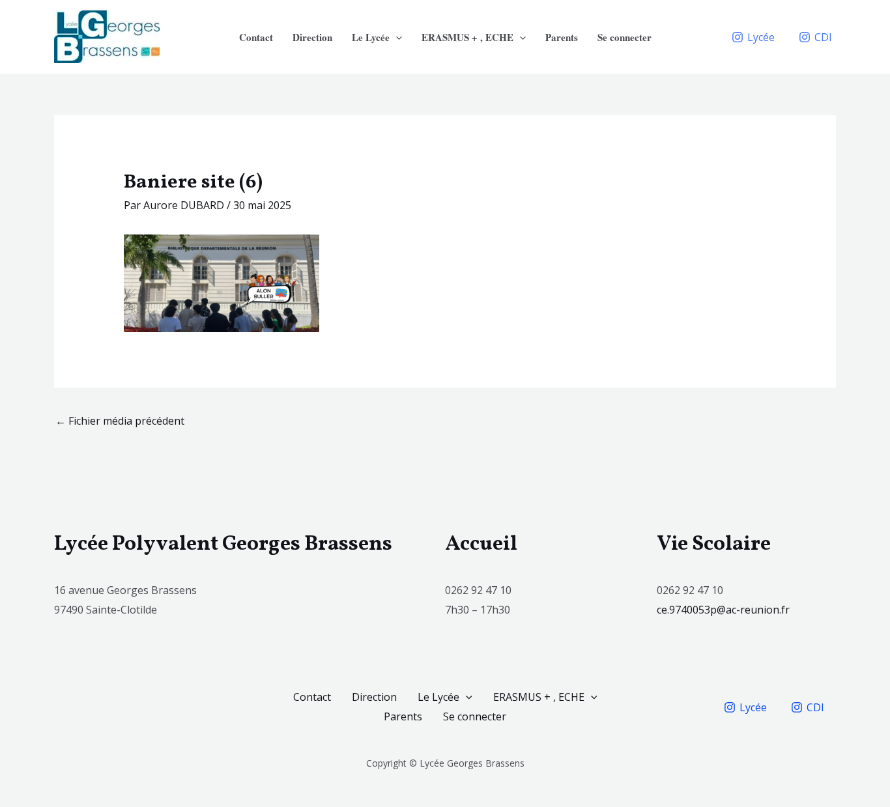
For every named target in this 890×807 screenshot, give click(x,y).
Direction (312, 37)
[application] (396, 37)
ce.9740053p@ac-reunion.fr (724, 609)
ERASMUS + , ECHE (467, 37)
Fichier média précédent (119, 421)
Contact (256, 37)
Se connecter (624, 37)
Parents (561, 37)
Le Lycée (371, 37)
